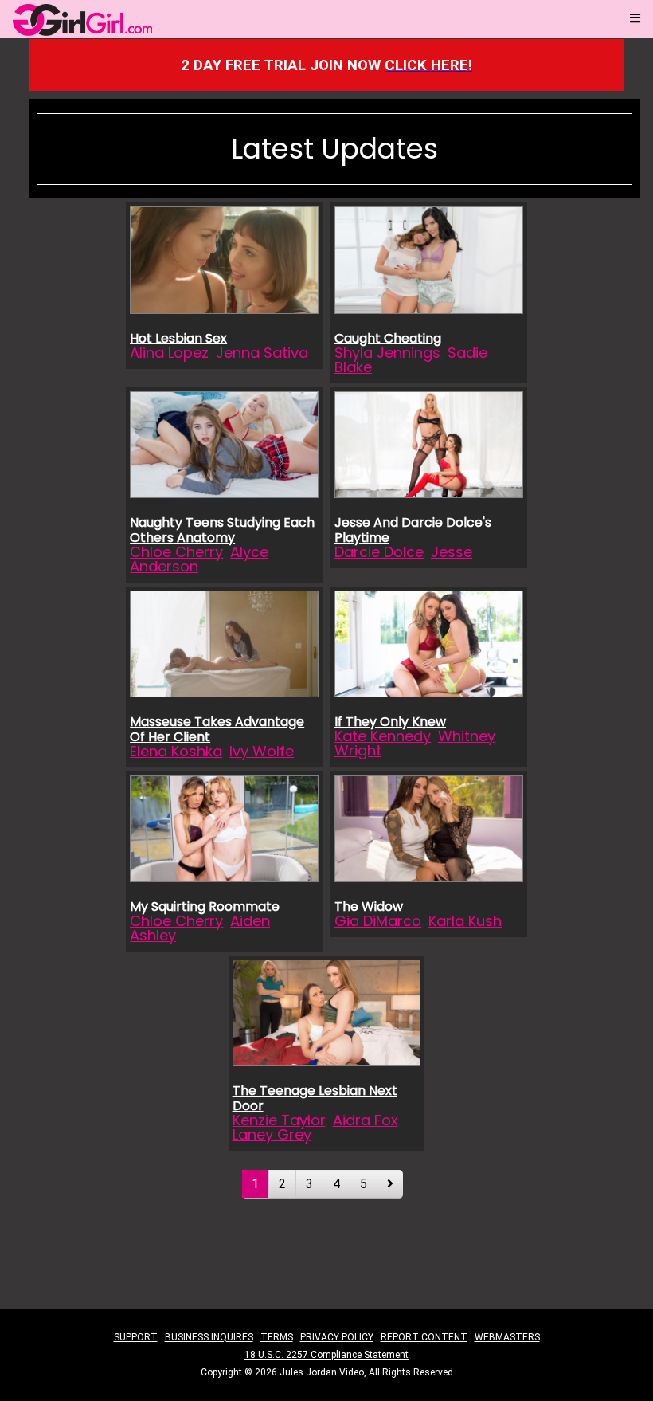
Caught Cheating (387, 338)
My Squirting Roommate (205, 906)
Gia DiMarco (377, 921)
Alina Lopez (169, 353)
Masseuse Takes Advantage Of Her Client (217, 729)
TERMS (276, 1337)
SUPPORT (136, 1337)
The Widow (368, 906)
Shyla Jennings (387, 353)
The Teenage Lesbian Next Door (315, 1098)
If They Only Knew (390, 721)
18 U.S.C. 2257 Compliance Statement (326, 1354)
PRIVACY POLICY (336, 1337)
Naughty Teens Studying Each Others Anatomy (222, 530)
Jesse (451, 552)
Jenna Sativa (262, 353)
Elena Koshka (176, 751)
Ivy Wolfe (261, 751)
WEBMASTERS (507, 1337)
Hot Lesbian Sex (178, 338)
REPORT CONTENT (424, 1337)
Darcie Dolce (379, 552)
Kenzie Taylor (279, 1120)
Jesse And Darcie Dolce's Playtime (412, 530)
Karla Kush (465, 921)
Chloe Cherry (176, 552)
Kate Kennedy (382, 736)
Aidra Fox (365, 1120)
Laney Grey (272, 1134)
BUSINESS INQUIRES (209, 1337)
